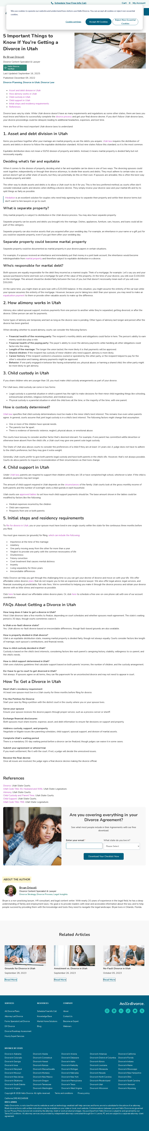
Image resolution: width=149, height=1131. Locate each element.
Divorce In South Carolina (129, 1080)
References (15, 106)
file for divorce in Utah (17, 525)
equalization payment (14, 295)
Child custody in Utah (19, 97)
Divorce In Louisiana (98, 1065)
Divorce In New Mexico (43, 1077)
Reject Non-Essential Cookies (125, 22)
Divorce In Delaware (70, 1057)
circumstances (71, 484)
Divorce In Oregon (41, 1080)
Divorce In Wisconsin (99, 1088)
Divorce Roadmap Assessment (18, 1031)
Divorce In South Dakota (15, 1084)
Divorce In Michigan (69, 1069)
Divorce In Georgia (13, 1061)
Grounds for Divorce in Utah (20, 968)
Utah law (107, 141)
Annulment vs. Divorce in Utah (70, 968)
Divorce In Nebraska (70, 1073)
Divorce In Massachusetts (44, 1069)
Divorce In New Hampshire (129, 1073)
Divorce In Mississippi (127, 1069)
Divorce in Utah (31, 82)
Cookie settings (73, 21)
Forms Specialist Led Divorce (17, 1021)
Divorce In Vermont (126, 1084)
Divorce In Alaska (40, 1054)
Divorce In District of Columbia (103, 1057)
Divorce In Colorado (13, 1057)
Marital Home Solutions (47, 1021)
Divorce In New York (69, 1077)
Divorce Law (47, 82)
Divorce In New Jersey (14, 1077)
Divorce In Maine (125, 1065)
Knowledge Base (44, 1016)
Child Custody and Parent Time (18, 795)
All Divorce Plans (12, 1011)
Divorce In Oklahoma (13, 1080)
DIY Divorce (10, 1026)
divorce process (64, 116)
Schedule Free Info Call (47, 1011)
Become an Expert (71, 1021)
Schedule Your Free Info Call (70, 3)
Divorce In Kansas (40, 1065)
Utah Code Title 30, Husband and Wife (22, 788)
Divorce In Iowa (11, 1065)
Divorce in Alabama (13, 1054)
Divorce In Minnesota (99, 1069)
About (65, 1011)
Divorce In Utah (96, 1084)
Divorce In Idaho (68, 1061)
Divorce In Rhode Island (100, 1080)
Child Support (10, 798)
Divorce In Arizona (69, 1054)
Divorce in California (127, 1054)
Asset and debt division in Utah (25, 90)
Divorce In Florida (125, 1057)
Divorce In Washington (42, 1088)
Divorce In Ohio (124, 1077)
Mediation (10, 197)
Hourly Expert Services (14, 1036)
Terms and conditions (64, 1093)
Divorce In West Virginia (71, 1088)
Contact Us (67, 1016)
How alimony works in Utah (23, 93)
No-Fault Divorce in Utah (117, 968)
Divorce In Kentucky (69, 1065)
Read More (11, 979)
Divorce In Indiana (125, 1061)
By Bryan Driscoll (13, 57)
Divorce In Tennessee (42, 1084)
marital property (33, 258)
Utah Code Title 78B (13, 802)
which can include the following (63, 535)
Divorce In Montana (41, 1073)
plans (31, 581)
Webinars (67, 1026)
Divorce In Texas (68, 1084)
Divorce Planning (12, 82)
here (10, 594)
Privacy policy (84, 1093)
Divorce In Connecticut (42, 1057)
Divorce (7, 785)
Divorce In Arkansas (98, 1054)
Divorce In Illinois (97, 1061)
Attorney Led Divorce (14, 1016)
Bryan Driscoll (28, 887)
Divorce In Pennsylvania (71, 1080)
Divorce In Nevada (97, 1073)
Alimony (7, 792)
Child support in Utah (19, 100)
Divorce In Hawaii (40, 1061)
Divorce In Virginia (12, 1088)
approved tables (27, 494)
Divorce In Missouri (13, 1073)
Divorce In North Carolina (100, 1077)
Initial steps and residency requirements (29, 103)
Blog (39, 1026)
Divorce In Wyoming (127, 1088)
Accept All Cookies (98, 21)
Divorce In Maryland (13, 1069)
